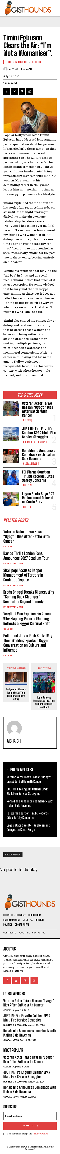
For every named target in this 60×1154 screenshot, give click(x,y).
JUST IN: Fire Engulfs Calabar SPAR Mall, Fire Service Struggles (39, 433)
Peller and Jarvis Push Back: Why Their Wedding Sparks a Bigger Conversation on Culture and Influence (27, 642)
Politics (27, 485)
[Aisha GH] (6, 69)
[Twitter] (14, 91)
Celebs (27, 420)
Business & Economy (34, 442)
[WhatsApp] (29, 91)
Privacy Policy (40, 1133)
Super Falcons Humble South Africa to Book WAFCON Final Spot (44, 702)
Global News (30, 463)
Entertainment (13, 563)
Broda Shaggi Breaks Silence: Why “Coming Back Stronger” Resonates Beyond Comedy (28, 597)
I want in (28, 1125)
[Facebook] (6, 91)
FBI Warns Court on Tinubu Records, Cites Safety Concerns (38, 476)
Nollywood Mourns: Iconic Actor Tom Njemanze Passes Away (16, 694)
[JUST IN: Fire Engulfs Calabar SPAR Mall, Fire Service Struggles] (11, 434)
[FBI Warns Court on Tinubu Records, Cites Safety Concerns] (11, 477)
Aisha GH (26, 69)
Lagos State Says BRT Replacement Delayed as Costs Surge (38, 498)
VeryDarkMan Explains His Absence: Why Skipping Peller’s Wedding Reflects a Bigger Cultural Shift (29, 618)
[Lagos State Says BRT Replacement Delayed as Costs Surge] (11, 499)
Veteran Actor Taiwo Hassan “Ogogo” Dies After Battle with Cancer (37, 409)
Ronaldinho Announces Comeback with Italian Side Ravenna (38, 454)
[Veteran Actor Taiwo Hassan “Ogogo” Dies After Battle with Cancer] (11, 408)
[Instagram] (16, 980)
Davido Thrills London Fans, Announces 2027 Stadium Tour (26, 556)
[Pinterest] (22, 91)
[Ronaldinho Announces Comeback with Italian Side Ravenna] (11, 456)
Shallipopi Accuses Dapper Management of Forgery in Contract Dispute (23, 575)
